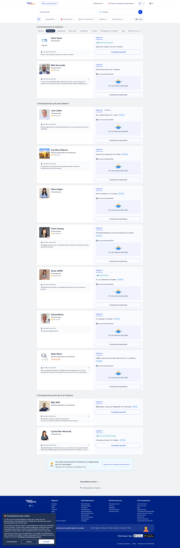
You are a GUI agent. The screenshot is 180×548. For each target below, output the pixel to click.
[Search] (140, 12)
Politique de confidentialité (146, 543)
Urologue (84, 521)
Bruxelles (54, 504)
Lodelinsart (84, 31)
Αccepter (46, 542)
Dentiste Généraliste (87, 513)
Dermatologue (85, 504)
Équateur (116, 528)
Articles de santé (114, 509)
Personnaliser (12, 542)
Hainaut (41, 31)
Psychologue (85, 515)
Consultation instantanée (144, 521)
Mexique (103, 528)
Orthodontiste (85, 509)
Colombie (110, 528)
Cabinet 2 (107, 110)
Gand (53, 507)
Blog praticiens (141, 509)
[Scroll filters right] (129, 19)
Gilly (123, 31)
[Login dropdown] (141, 3)
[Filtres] (39, 19)
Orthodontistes (88, 488)
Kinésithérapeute (86, 511)
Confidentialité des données (145, 511)
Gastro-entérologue (87, 517)
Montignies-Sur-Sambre (109, 31)
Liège (53, 511)
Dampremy (61, 31)
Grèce (92, 528)
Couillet (94, 31)
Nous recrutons (141, 505)
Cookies (134, 543)
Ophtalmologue (86, 505)
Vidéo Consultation (143, 519)
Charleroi (50, 31)
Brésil (129, 528)
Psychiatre (84, 507)
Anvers (53, 505)
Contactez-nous (142, 504)
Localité (111, 505)
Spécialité (112, 507)
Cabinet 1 (99, 37)
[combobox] (67, 12)
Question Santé (113, 511)
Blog (138, 507)
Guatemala (123, 528)
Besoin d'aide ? (141, 515)
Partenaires (140, 517)
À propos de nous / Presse (144, 513)
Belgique (97, 528)
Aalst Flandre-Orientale (58, 521)
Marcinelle (72, 31)
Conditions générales (123, 543)
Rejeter (29, 542)
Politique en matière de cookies (29, 537)
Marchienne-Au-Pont (135, 31)
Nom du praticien (114, 504)
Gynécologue (85, 519)
